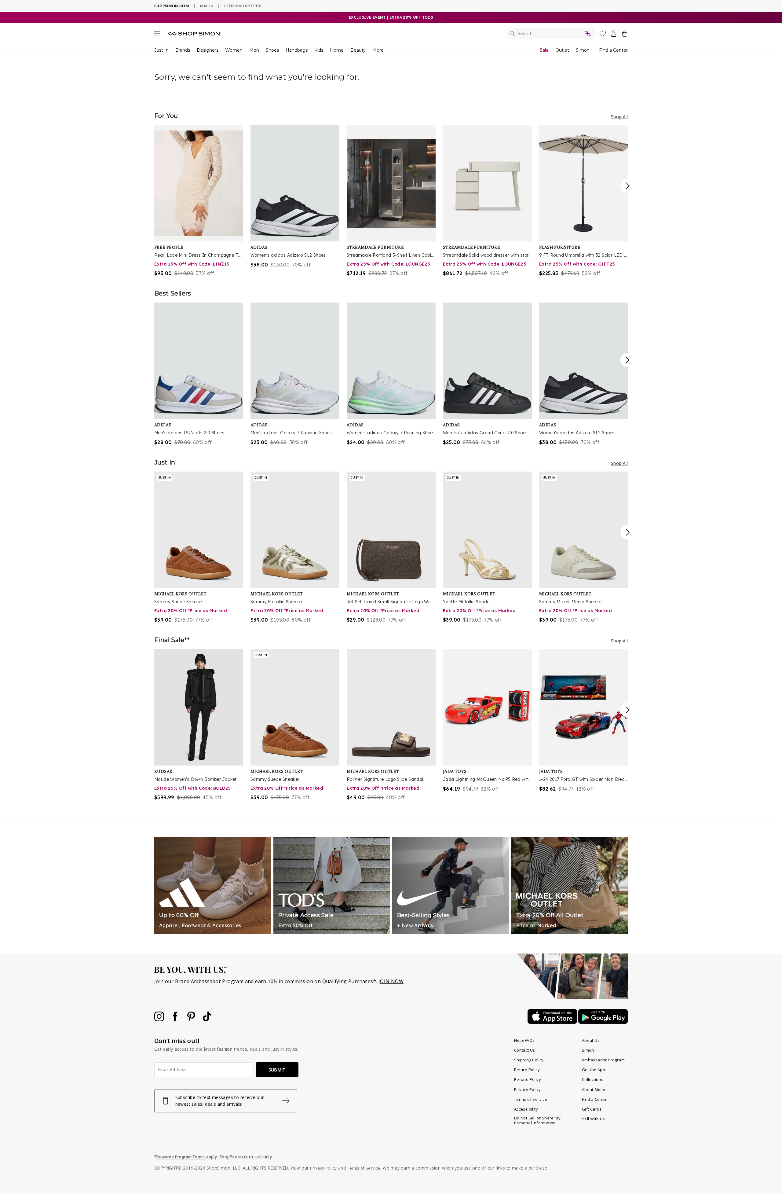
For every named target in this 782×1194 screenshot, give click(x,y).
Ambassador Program (603, 1060)
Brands (182, 50)
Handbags (297, 50)
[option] (199, 201)
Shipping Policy (529, 1060)
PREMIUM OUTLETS (242, 6)
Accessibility (526, 1109)
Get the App (593, 1069)
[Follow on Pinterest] (191, 1019)
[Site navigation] (157, 34)
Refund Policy (527, 1079)
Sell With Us (593, 1119)
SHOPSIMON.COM (171, 6)
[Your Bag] (625, 34)
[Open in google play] (603, 1022)
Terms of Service (530, 1099)
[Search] (551, 33)
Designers (207, 50)
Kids (318, 50)
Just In (161, 50)
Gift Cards (592, 1109)
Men (254, 50)
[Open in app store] (553, 1022)
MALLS (206, 6)
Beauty (358, 50)
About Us (591, 1040)
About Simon (594, 1089)
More (378, 50)
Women (234, 50)
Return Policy (527, 1069)
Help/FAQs (524, 1040)
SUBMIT (277, 1070)
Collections (592, 1079)
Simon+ (584, 50)
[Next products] (627, 185)
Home (337, 50)
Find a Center (613, 50)
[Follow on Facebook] (175, 1019)
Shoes (272, 50)
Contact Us (524, 1050)
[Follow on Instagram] (159, 1019)
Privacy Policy (527, 1089)
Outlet (562, 50)
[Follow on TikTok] (207, 1019)
